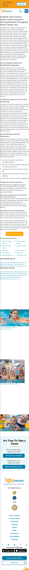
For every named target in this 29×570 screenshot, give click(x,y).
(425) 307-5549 (20, 11)
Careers (14, 524)
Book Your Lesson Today (14, 234)
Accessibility (14, 536)
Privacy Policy (14, 518)
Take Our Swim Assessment (13, 455)
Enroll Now (21, 4)
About (14, 527)
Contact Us (14, 533)
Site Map (14, 539)
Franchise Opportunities (14, 558)
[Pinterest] (20, 545)
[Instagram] (8, 545)
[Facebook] (2, 545)
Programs (14, 521)
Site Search (14, 563)
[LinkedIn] (26, 545)
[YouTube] (14, 545)
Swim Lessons (14, 515)
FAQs (14, 530)
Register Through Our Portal (14, 467)
